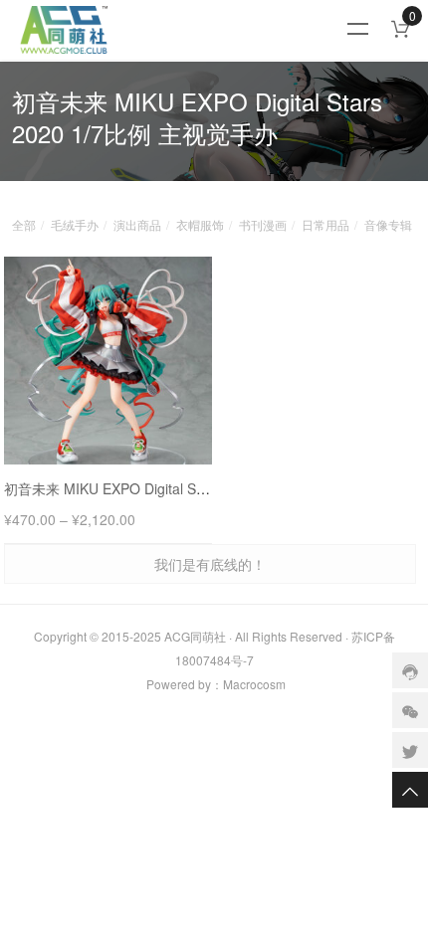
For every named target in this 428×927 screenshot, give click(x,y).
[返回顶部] (410, 790)
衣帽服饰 (200, 224)
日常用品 (325, 224)
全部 (24, 224)
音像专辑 (388, 224)
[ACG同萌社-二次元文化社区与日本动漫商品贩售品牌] (188, 30)
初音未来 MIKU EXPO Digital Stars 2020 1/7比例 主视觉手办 (192, 488)
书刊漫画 (263, 224)
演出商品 (137, 224)
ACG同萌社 (195, 636)
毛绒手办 (75, 224)
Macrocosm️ (254, 683)
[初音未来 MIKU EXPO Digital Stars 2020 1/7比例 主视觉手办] (108, 360)
